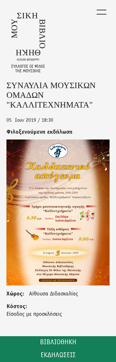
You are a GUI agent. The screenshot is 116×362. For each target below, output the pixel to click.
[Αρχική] (28, 42)
